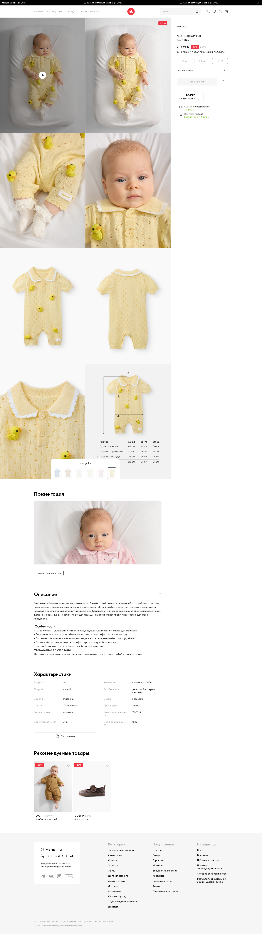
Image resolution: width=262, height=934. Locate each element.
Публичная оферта (208, 860)
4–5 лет (82, 11)
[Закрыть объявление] (258, 2)
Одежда (113, 865)
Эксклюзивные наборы (121, 850)
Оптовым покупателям (165, 891)
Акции (156, 886)
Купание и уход (117, 896)
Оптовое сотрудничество (212, 873)
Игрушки (113, 886)
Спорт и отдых (116, 880)
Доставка (158, 850)
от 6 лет (95, 11)
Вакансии (202, 855)
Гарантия (158, 860)
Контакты (158, 875)
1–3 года (70, 11)
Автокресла (115, 855)
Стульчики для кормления (123, 901)
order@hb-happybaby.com (56, 866)
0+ (60, 11)
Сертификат (68, 736)
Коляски (112, 860)
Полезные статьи (162, 880)
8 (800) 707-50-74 (59, 856)
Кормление (114, 891)
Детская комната (118, 875)
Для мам (113, 906)
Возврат (158, 855)
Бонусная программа (165, 870)
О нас (200, 850)
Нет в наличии (197, 81)
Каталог (39, 11)
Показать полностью (49, 573)
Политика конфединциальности (209, 867)
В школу (51, 11)
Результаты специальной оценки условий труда (211, 880)
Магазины (158, 865)
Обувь (111, 870)
